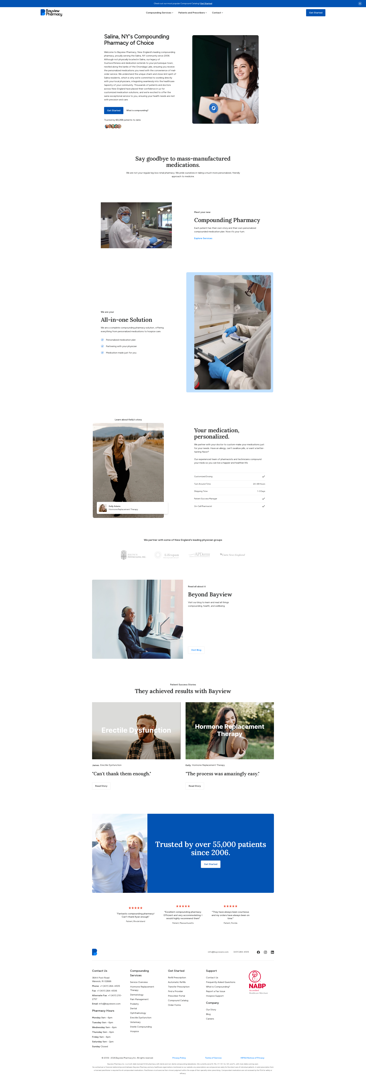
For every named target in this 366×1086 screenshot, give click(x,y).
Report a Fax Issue (215, 991)
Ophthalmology (138, 1013)
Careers (210, 1018)
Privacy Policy (179, 1058)
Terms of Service (213, 1058)
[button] (160, 12)
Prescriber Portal (176, 995)
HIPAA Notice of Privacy (252, 1058)
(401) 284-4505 (241, 952)
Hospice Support (215, 995)
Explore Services (203, 238)
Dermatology (136, 994)
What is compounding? (137, 110)
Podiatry (134, 1003)
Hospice (134, 1031)
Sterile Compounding (141, 1026)
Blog (208, 1014)
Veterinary (135, 1022)
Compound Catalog (178, 1000)
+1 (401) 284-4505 (106, 986)
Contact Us (212, 977)
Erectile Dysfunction (140, 1017)
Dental (133, 1008)
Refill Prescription (177, 977)
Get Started (206, 3)
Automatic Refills (177, 982)
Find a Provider (175, 991)
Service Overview (139, 982)
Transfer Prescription (179, 986)
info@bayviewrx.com (218, 952)
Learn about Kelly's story (128, 419)
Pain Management (139, 999)
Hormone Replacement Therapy (142, 988)
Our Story (211, 1009)
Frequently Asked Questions (220, 982)
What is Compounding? (218, 986)
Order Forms (174, 1005)
